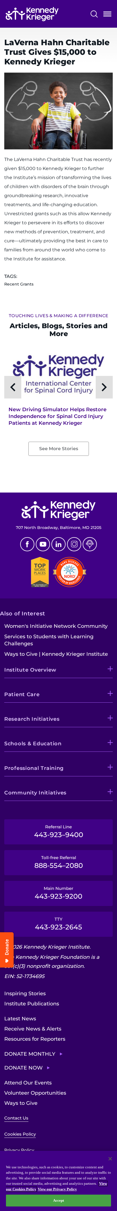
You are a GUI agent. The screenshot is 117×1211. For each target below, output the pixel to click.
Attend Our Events (28, 1083)
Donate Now (23, 1068)
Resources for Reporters (34, 1039)
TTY (58, 923)
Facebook (27, 544)
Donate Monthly (29, 1054)
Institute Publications (31, 1004)
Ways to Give (20, 1103)
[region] (58, 1181)
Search (94, 14)
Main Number (58, 893)
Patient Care (22, 694)
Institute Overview (30, 670)
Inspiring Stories (25, 993)
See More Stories (58, 448)
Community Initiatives (35, 793)
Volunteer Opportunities (35, 1093)
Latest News (20, 1019)
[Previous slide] (12, 387)
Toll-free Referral (58, 862)
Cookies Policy (20, 1134)
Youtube (43, 544)
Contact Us (16, 1118)
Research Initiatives (31, 719)
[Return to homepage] (32, 14)
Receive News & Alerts (32, 1029)
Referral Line (58, 831)
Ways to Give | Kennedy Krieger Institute (56, 654)
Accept (58, 1200)
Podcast (90, 544)
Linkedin (58, 544)
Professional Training (34, 768)
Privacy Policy (19, 1150)
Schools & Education (33, 743)
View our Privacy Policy (57, 1189)
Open (107, 15)
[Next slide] (104, 387)
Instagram (74, 544)
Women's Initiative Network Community (56, 626)
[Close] (110, 1159)
